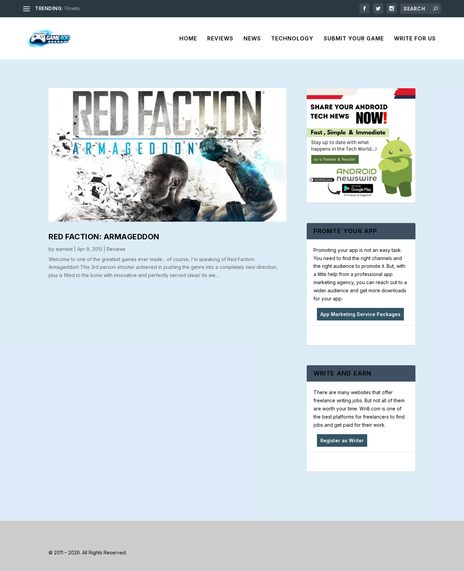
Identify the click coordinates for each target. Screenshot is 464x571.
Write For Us (415, 39)
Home (188, 39)
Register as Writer (342, 440)
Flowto (72, 8)
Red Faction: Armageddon (104, 236)
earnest (64, 249)
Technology (292, 39)
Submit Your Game (354, 39)
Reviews (220, 39)
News (252, 39)
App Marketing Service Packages (360, 314)
